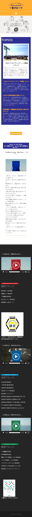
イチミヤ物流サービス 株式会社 (9, 460)
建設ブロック (7, 286)
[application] (16, 265)
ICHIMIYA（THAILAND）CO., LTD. (11, 466)
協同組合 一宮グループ (7, 302)
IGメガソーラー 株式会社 (8, 299)
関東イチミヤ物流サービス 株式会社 (11, 457)
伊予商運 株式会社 (6, 454)
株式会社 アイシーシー (7, 393)
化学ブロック (7, 377)
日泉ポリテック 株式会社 (8, 391)
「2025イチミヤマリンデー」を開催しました (16, 64)
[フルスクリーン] (28, 272)
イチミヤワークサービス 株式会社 (10, 463)
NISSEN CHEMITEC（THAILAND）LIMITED (13, 402)
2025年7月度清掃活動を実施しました (13, 95)
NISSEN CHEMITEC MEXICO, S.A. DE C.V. (12, 408)
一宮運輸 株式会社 (6, 451)
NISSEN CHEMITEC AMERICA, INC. (11, 399)
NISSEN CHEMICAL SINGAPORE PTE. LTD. (13, 396)
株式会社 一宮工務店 (6, 291)
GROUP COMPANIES (16, 133)
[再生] (3, 272)
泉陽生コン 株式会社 (6, 293)
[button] (16, 265)
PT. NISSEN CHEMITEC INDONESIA (11, 405)
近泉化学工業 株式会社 (7, 388)
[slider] (14, 271)
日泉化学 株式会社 (6, 382)
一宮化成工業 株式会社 (7, 385)
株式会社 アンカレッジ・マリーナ (10, 469)
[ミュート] (26, 272)
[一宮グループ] (16, 9)
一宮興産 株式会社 (6, 296)
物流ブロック (7, 446)
